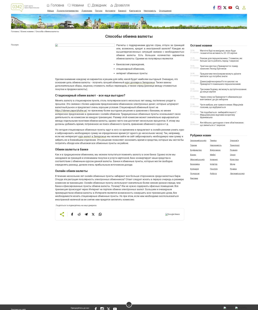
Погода (98, 11)
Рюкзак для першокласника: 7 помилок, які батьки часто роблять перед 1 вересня (221, 59)
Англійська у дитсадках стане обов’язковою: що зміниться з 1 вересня (222, 123)
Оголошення (165, 11)
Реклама (194, 178)
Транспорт (235, 145)
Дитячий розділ (237, 173)
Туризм (193, 145)
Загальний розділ (198, 140)
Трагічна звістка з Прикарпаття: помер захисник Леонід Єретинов (219, 67)
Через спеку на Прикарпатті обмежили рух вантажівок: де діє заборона (221, 98)
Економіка (195, 164)
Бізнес (193, 155)
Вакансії (122, 11)
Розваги (233, 150)
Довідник (99, 5)
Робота (213, 173)
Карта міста (135, 11)
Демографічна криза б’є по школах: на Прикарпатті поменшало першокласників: (220, 82)
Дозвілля (122, 5)
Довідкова (87, 11)
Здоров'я (234, 140)
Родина (233, 169)
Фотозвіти (110, 11)
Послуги (214, 169)
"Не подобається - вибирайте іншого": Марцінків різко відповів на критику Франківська (218, 115)
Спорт (233, 155)
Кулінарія (194, 169)
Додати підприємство (68, 11)
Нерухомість (150, 11)
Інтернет (214, 159)
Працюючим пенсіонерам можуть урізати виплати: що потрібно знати (220, 75)
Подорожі (194, 173)
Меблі (212, 155)
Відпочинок (215, 150)
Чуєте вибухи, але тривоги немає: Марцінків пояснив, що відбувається (221, 105)
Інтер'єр (213, 164)
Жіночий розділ (197, 159)
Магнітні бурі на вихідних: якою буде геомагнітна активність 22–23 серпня (218, 51)
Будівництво (196, 150)
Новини (78, 5)
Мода (232, 164)
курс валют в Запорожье (92, 136)
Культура (234, 159)
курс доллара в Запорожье (140, 82)
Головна (57, 5)
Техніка (213, 140)
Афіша (50, 11)
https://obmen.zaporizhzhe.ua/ (71, 110)
